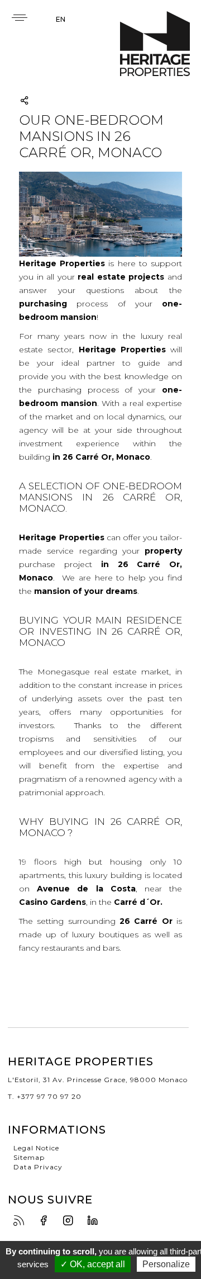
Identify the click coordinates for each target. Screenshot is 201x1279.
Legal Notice (36, 1148)
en (60, 19)
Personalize (166, 1264)
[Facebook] (46, 1221)
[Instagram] (71, 1221)
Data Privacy (38, 1167)
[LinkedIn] (95, 1221)
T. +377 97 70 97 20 (45, 1096)
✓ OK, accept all (92, 1264)
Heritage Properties (155, 44)
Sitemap (29, 1157)
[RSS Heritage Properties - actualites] (21, 1221)
